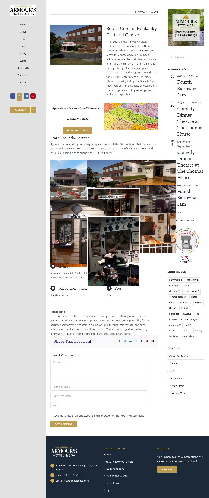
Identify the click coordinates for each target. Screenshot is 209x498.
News (172, 371)
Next (153, 12)
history (174, 313)
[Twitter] (125, 341)
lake (198, 313)
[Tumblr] (141, 341)
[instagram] (26, 96)
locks (173, 319)
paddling (175, 325)
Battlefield (192, 279)
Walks (173, 336)
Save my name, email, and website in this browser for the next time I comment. (99, 415)
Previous (142, 12)
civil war (174, 291)
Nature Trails (189, 319)
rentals (186, 330)
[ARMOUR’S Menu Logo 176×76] (23, 5)
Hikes (173, 308)
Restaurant (175, 378)
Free (198, 302)
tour (198, 330)
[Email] (152, 341)
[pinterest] (33, 96)
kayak (187, 313)
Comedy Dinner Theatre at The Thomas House (190, 121)
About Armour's (178, 355)
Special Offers (177, 393)
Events (173, 363)
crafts (195, 296)
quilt (188, 325)
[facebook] (12, 96)
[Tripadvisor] (19, 97)
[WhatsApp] (136, 341)
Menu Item (178, 386)
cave (185, 285)
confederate (191, 291)
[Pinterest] (147, 341)
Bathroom (175, 279)
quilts (173, 330)
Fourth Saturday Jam (186, 88)
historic (186, 308)
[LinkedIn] (130, 341)
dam (172, 302)
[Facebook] (119, 341)
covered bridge (178, 296)
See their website (60, 295)
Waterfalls (188, 336)
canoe (173, 285)
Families (185, 302)
